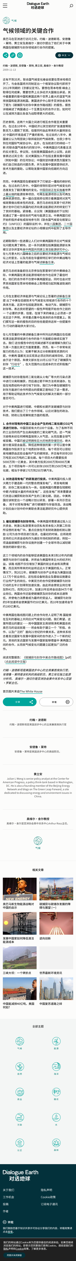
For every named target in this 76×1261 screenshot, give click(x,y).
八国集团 (55, 224)
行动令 (15, 364)
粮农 (56, 1099)
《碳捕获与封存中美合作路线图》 (44, 657)
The (22, 691)
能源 (56, 1048)
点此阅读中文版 (15, 661)
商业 (19, 1099)
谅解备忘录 (47, 262)
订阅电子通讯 (49, 1204)
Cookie (20, 1248)
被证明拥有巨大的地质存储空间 (42, 440)
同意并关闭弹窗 (14, 1255)
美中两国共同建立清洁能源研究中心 (45, 249)
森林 (56, 1149)
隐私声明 (46, 1190)
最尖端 (10, 194)
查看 (10, 1231)
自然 (19, 1073)
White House (33, 691)
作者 (5, 1211)
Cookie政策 (48, 1197)
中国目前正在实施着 (52, 190)
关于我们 (8, 1190)
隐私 (5, 1248)
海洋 (56, 1073)
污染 (19, 1124)
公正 (19, 1150)
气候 (19, 1048)
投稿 (5, 1204)
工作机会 (8, 1197)
